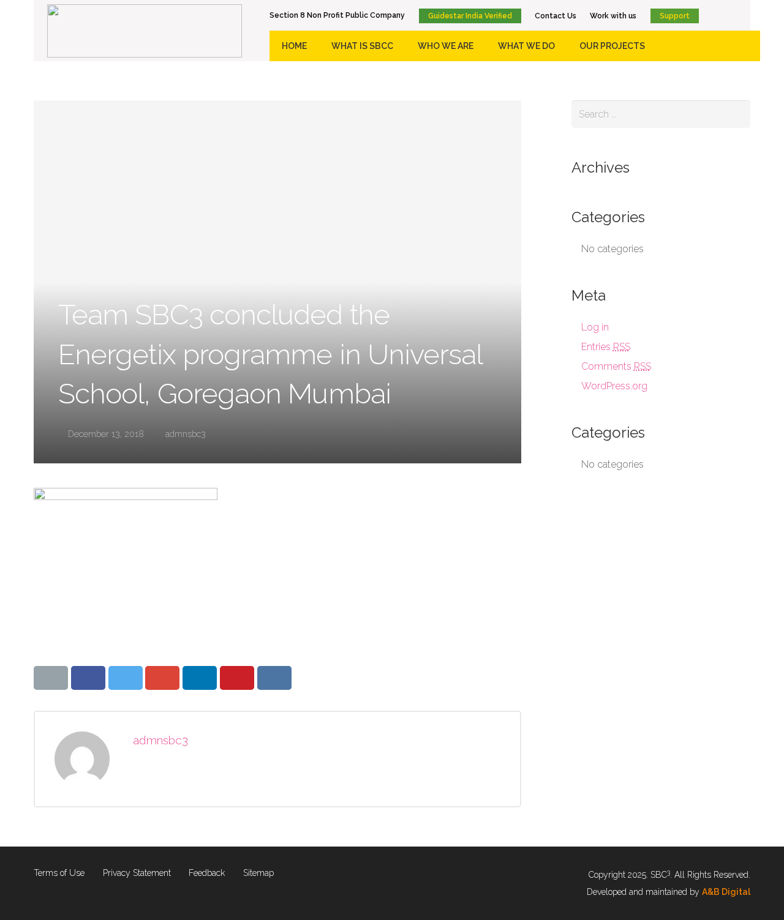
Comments (616, 366)
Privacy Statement (137, 873)
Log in (595, 327)
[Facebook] (710, 15)
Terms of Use (59, 873)
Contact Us (555, 16)
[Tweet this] (125, 677)
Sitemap (258, 873)
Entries (605, 347)
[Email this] (51, 677)
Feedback (207, 873)
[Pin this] (237, 677)
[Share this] (88, 677)
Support (675, 16)
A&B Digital (726, 892)
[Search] (736, 114)
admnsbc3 (185, 433)
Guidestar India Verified (470, 16)
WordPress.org (614, 386)
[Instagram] (747, 15)
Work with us (613, 16)
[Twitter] (729, 15)
